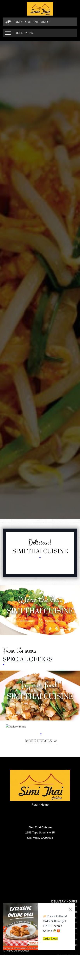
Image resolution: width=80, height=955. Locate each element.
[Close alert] (70, 909)
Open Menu (24, 33)
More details (38, 741)
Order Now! (50, 938)
